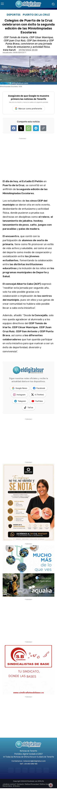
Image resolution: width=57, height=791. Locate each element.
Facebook (40, 388)
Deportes (13, 14)
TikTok (30, 407)
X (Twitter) (39, 394)
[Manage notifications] (51, 785)
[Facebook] (10, 770)
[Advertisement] (22, 156)
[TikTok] (32, 770)
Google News (21, 388)
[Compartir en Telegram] (36, 128)
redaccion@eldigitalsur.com (34, 761)
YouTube (39, 401)
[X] (39, 770)
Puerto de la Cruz (36, 14)
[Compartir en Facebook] (14, 128)
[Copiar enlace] (43, 128)
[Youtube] (46, 770)
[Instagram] (18, 770)
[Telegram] (25, 770)
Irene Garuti (9, 50)
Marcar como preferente (30, 108)
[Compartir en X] (21, 128)
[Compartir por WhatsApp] (28, 128)
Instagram (21, 394)
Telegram (22, 401)
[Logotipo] (28, 4)
